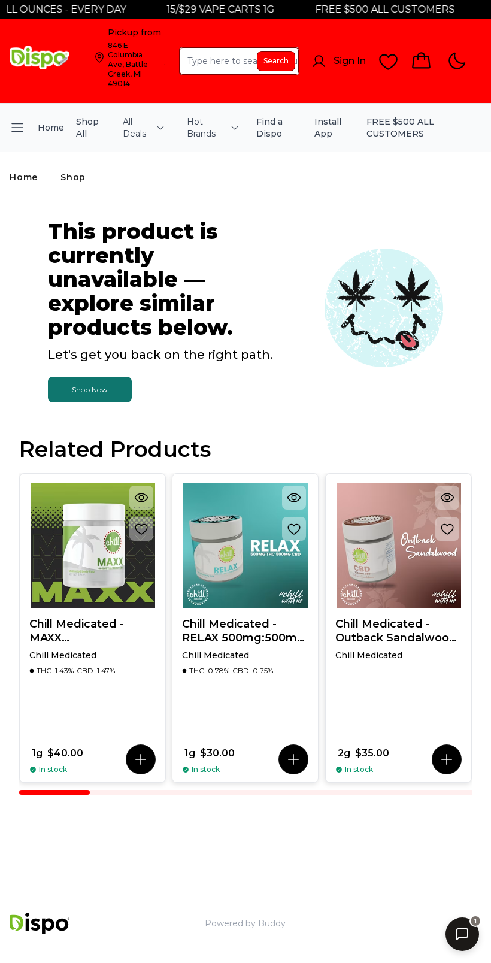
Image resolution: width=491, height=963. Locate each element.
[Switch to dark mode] (456, 61)
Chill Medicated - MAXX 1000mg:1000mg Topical (76, 630)
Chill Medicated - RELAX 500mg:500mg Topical (243, 630)
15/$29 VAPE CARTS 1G (212, 9)
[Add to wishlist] (141, 529)
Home (24, 177)
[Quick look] (141, 498)
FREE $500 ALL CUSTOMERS (376, 9)
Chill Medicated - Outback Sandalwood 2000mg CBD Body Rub (396, 630)
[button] (141, 759)
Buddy (272, 923)
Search (276, 60)
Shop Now (90, 389)
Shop (73, 177)
